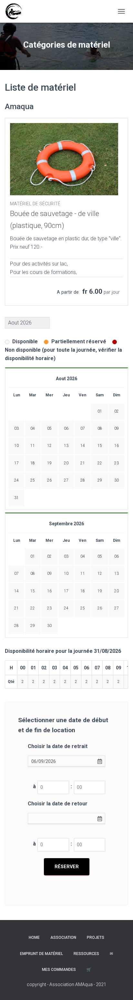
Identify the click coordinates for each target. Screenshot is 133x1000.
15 (32, 591)
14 (16, 591)
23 (49, 608)
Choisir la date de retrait (57, 746)
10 (66, 573)
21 (16, 608)
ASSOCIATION (63, 937)
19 (99, 591)
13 (116, 573)
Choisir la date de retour (57, 804)
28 (16, 625)
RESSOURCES (86, 953)
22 (32, 608)
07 (16, 573)
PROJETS (95, 937)
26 (99, 608)
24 (66, 608)
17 (66, 591)
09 (49, 573)
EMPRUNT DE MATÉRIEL (41, 953)
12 (99, 573)
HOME (34, 937)
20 (116, 591)
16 (49, 591)
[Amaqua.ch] (16, 11)
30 (49, 625)
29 (32, 625)
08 (32, 573)
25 (82, 608)
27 (116, 608)
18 (82, 591)
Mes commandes (59, 969)
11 (82, 573)
